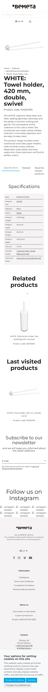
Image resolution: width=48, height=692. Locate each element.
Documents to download (24, 611)
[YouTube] (30, 557)
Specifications (11, 168)
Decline (31, 680)
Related (26, 168)
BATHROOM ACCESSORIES (17, 71)
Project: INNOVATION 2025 (24, 619)
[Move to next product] (27, 293)
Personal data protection (24, 589)
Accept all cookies (15, 680)
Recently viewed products (39, 171)
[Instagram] (19, 557)
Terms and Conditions (24, 581)
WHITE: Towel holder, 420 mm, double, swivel (25, 74)
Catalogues (24, 577)
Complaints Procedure (24, 585)
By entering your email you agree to (20, 467)
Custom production (24, 615)
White (19, 213)
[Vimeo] (24, 557)
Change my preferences (18, 685)
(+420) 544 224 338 (24, 645)
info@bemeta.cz (24, 648)
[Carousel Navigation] (24, 293)
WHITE (19, 201)
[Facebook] (14, 557)
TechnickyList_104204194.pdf (29, 258)
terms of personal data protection (20, 467)
